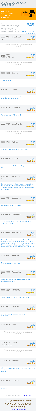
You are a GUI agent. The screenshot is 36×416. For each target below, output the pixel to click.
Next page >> (26, 395)
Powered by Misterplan (18, 409)
